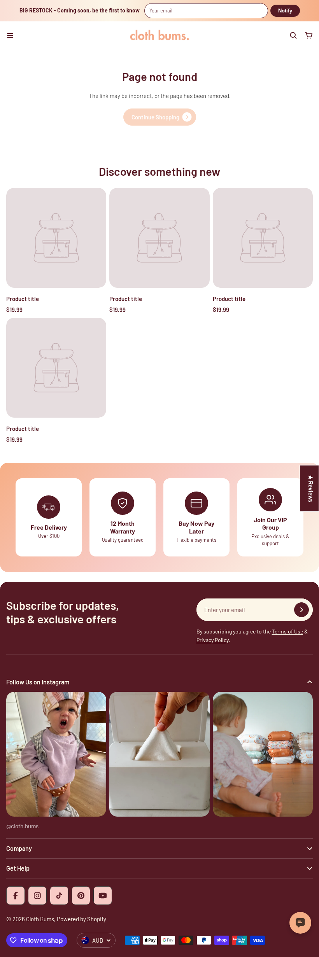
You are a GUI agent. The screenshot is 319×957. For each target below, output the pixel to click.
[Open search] (293, 35)
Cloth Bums (40, 918)
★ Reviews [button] (310, 488)
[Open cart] (309, 35)
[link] (159, 117)
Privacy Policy (212, 640)
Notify (285, 11)
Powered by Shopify (81, 918)
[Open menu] (10, 35)
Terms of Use (287, 631)
